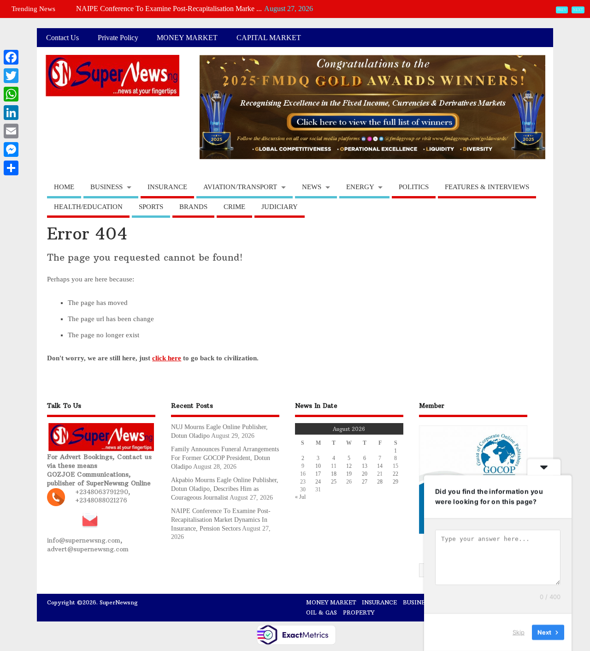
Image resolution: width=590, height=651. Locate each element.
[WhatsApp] (11, 94)
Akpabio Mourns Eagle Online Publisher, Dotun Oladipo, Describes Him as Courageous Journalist (224, 489)
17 (318, 474)
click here (166, 358)
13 (364, 466)
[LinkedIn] (11, 112)
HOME (64, 187)
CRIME (234, 206)
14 (380, 466)
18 (333, 474)
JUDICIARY (279, 206)
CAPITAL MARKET (268, 38)
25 (333, 481)
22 (395, 474)
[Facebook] (11, 57)
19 (349, 474)
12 (349, 466)
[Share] (11, 168)
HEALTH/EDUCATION (88, 206)
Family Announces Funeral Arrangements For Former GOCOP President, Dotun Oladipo (225, 458)
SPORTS (151, 206)
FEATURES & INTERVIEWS (487, 187)
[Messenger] (11, 149)
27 (364, 481)
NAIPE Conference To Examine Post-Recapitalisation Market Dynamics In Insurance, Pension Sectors (221, 520)
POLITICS (414, 187)
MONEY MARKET (187, 38)
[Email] (11, 131)
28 (380, 481)
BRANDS (193, 206)
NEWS (311, 187)
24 (318, 481)
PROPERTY (358, 612)
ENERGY (360, 187)
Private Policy (118, 38)
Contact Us (62, 38)
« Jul (300, 497)
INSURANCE (167, 187)
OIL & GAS (321, 612)
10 (318, 466)
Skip (519, 632)
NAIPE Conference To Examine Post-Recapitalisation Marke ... (169, 8)
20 (364, 474)
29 (395, 481)
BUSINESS (106, 187)
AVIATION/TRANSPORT (240, 187)
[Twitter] (11, 75)
